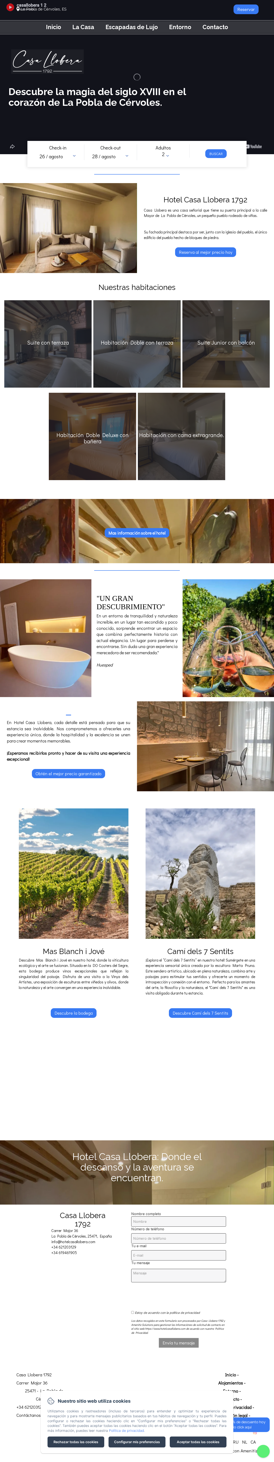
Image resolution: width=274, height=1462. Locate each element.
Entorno (180, 27)
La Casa (83, 27)
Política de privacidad (126, 1430)
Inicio (53, 27)
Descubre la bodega (74, 1013)
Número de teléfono (147, 1229)
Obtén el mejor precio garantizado (68, 774)
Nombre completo (146, 1214)
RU (236, 1442)
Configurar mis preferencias (137, 1442)
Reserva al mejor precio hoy (205, 252)
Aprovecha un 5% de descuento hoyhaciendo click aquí (236, 1424)
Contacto (215, 27)
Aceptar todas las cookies (198, 1442)
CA (253, 1442)
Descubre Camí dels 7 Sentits (200, 1013)
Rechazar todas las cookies (76, 1442)
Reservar (246, 9)
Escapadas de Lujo (132, 27)
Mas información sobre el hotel (137, 533)
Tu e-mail (138, 1246)
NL (244, 1442)
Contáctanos (28, 1415)
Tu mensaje (140, 1263)
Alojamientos (230, 1383)
